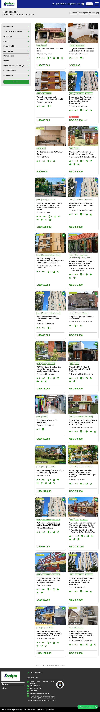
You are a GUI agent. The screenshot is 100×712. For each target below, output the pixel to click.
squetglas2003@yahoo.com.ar (39, 693)
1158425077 (33, 691)
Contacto (89, 4)
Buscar (17, 82)
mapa (96, 13)
